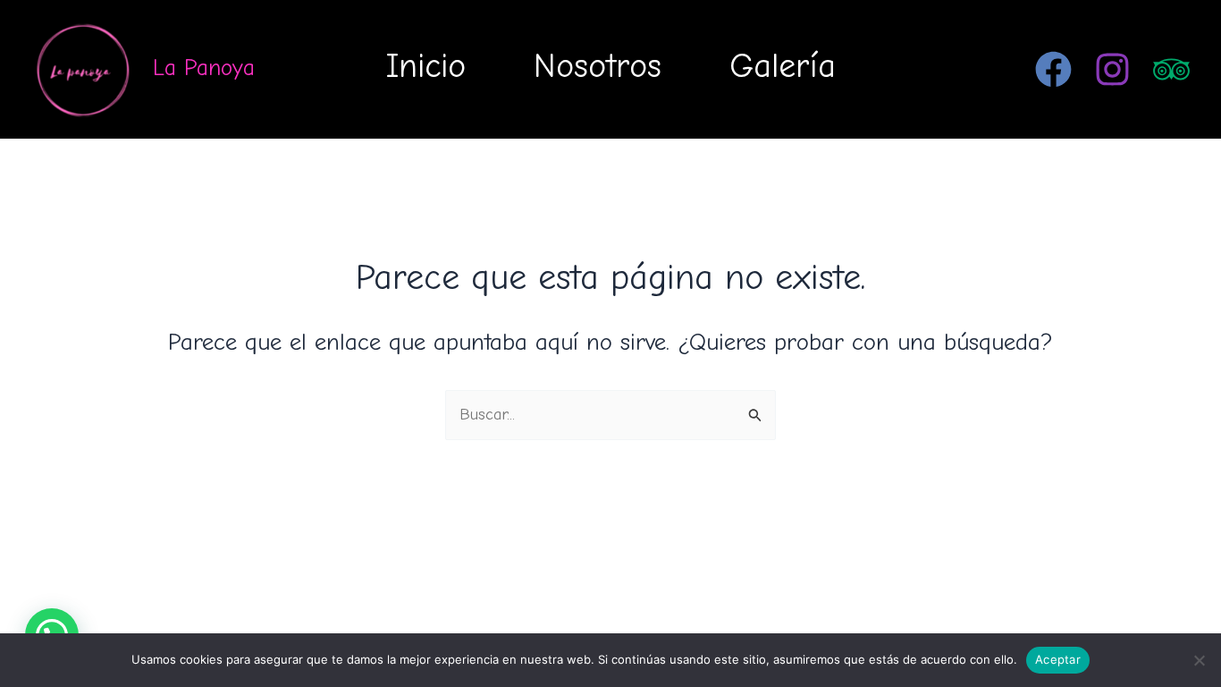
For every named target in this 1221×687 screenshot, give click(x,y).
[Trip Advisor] (1171, 69)
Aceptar (1058, 659)
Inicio (426, 66)
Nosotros (597, 66)
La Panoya (204, 68)
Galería (782, 66)
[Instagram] (1112, 69)
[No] (1199, 660)
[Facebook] (1053, 69)
